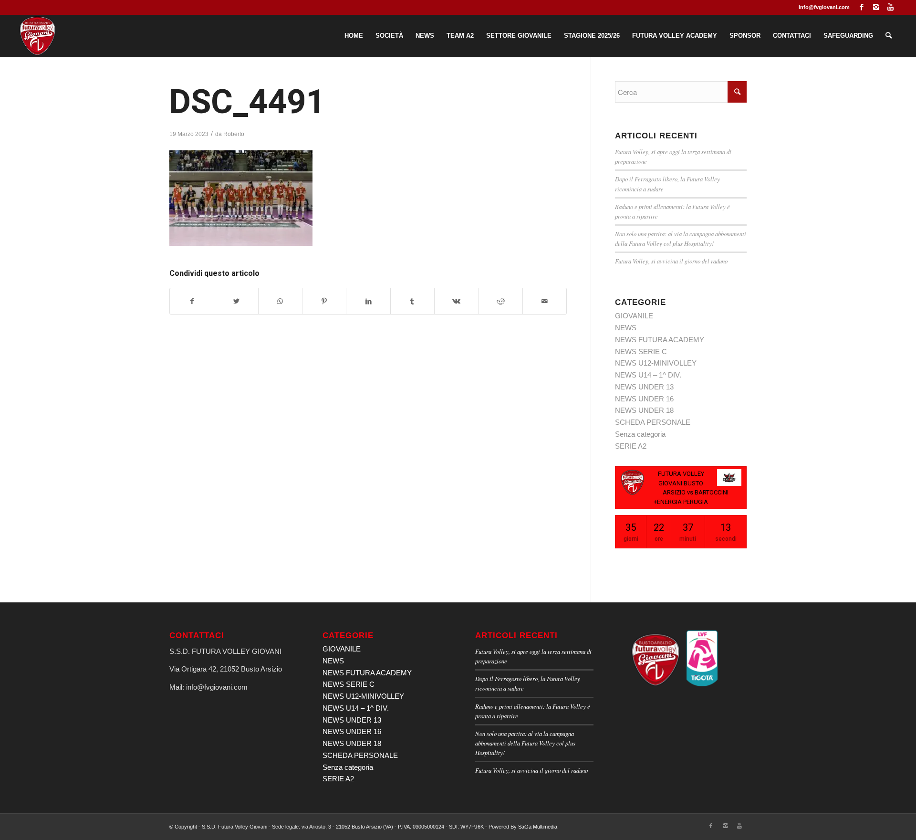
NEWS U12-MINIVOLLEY (656, 363)
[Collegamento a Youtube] (891, 7)
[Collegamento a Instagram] (876, 7)
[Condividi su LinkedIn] (368, 301)
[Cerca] (888, 36)
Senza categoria (640, 434)
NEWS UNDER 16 (644, 399)
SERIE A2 (630, 446)
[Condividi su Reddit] (500, 301)
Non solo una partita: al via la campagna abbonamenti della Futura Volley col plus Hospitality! (525, 742)
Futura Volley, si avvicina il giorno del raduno (671, 261)
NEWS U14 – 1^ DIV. (648, 375)
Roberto (233, 134)
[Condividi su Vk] (456, 301)
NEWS (625, 328)
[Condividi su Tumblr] (412, 301)
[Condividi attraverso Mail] (544, 301)
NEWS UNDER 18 (644, 410)
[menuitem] (353, 36)
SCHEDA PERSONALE (652, 422)
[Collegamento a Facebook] (862, 7)
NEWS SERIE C (641, 351)
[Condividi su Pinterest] (324, 301)
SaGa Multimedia (537, 827)
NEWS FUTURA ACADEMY (659, 340)
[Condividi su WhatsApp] (280, 301)
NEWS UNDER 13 (644, 387)
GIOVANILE (634, 316)
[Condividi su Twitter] (236, 301)
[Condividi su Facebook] (192, 301)
